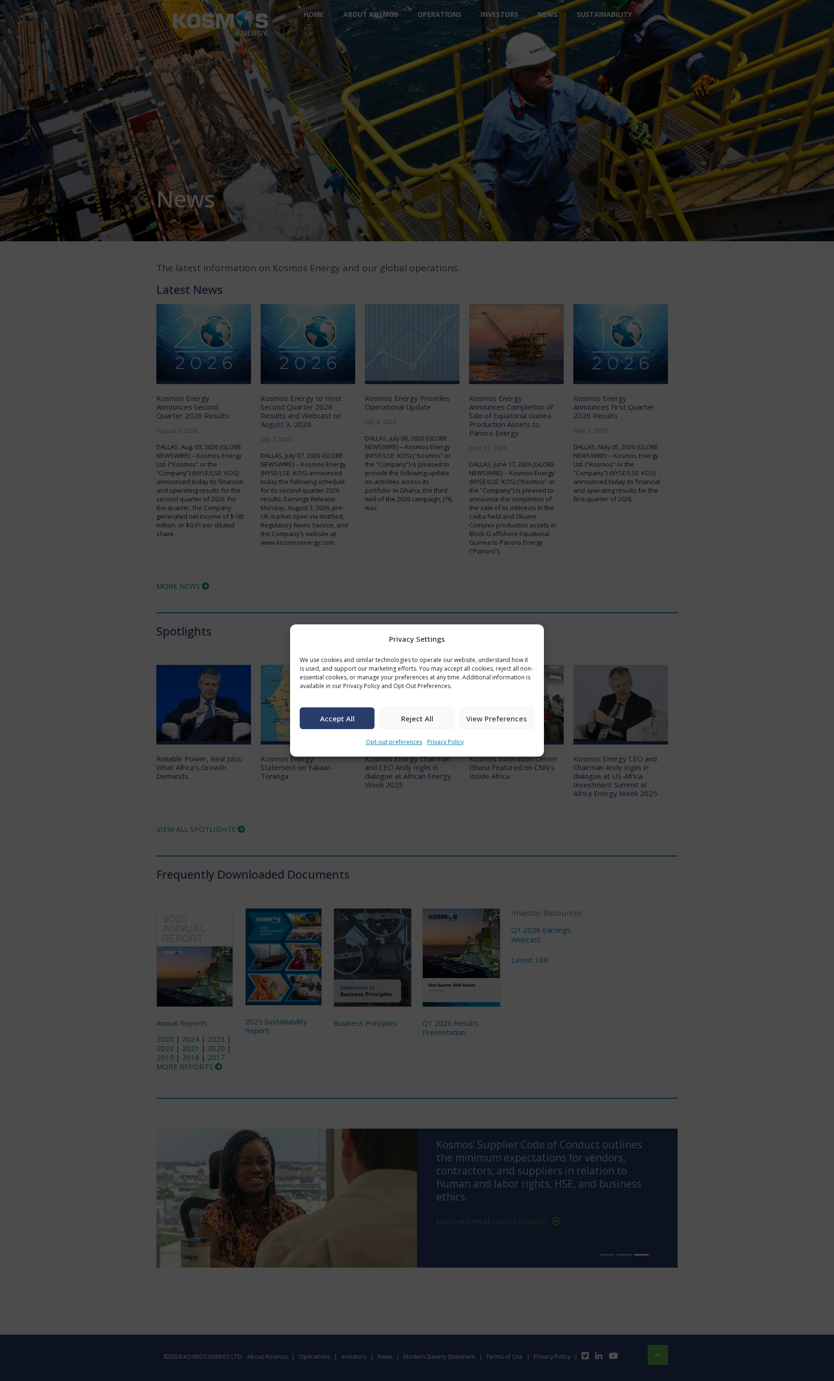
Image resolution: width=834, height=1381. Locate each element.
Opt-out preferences (394, 742)
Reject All (417, 718)
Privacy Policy (445, 742)
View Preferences (496, 718)
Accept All (337, 718)
